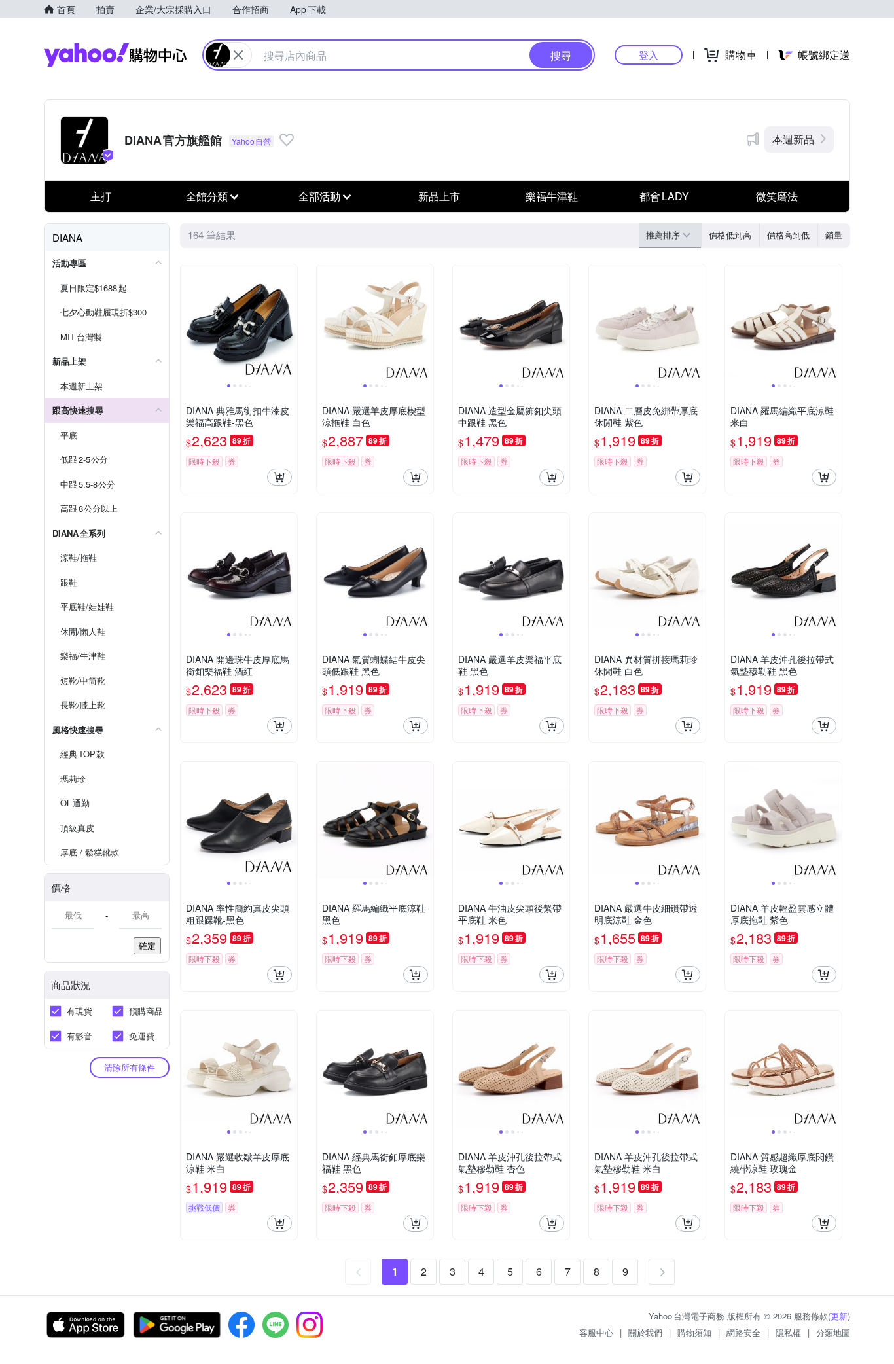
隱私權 (788, 1332)
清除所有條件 (129, 1067)
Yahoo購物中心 (115, 55)
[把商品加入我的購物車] (279, 477)
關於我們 (645, 1332)
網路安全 (743, 1332)
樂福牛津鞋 (552, 196)
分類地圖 (833, 1332)
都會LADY (664, 196)
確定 (147, 945)
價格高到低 (788, 234)
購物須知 (694, 1332)
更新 (839, 1316)
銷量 (833, 234)
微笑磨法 (777, 196)
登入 (648, 55)
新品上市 (439, 196)
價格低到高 (730, 234)
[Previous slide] (189, 322)
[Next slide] (288, 322)
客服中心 (596, 1332)
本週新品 (793, 139)
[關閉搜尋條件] (238, 55)
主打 (100, 196)
